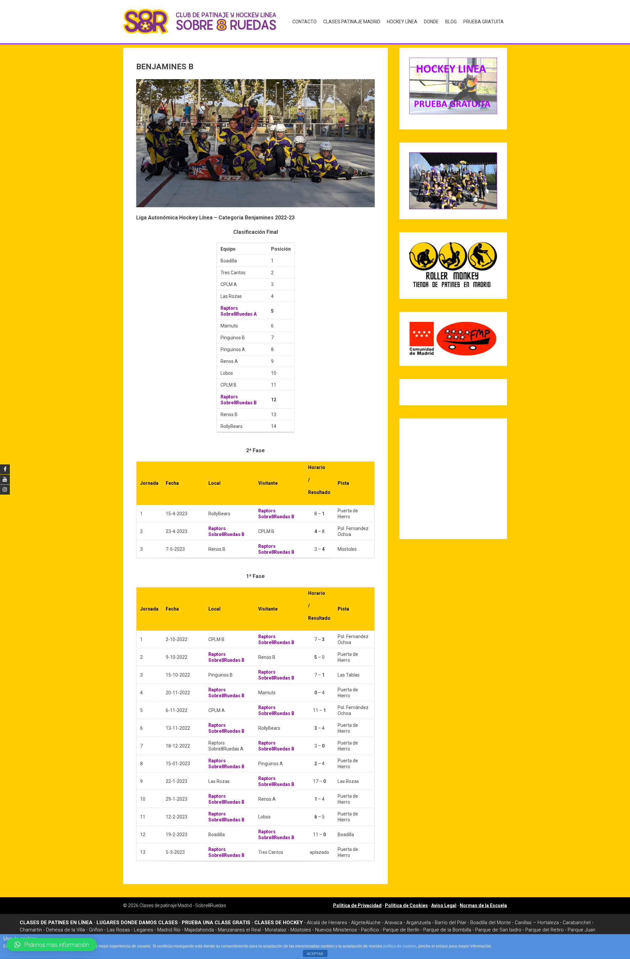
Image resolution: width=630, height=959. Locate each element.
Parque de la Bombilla (447, 930)
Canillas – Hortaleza (537, 923)
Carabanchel (577, 923)
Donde (431, 21)
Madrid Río (168, 930)
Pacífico (370, 930)
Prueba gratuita (483, 21)
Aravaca (393, 923)
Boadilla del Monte (490, 923)
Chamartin (31, 930)
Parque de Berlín (401, 930)
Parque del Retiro (544, 930)
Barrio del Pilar (450, 923)
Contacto (304, 21)
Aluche (373, 923)
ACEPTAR (315, 954)
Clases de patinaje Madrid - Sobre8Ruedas (182, 905)
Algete (358, 923)
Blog (451, 21)
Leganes (143, 930)
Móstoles (300, 930)
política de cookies (399, 946)
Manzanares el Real (239, 930)
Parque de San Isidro (498, 930)
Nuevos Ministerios (336, 930)
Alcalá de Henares (327, 923)
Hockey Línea (402, 21)
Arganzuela (418, 923)
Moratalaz (275, 930)
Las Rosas (118, 930)
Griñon (96, 930)
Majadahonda (199, 930)
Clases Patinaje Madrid (351, 21)
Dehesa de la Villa (65, 930)
